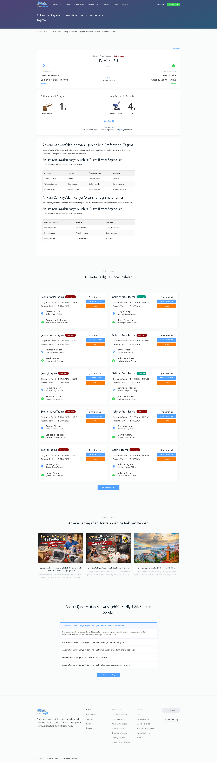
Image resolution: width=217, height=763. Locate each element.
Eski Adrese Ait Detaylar (53, 96)
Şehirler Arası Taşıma (102, 56)
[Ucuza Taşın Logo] (42, 4)
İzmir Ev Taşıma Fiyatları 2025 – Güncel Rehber (156, 568)
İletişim (89, 728)
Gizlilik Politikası (143, 724)
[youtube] (173, 720)
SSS (138, 714)
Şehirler (89, 719)
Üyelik (159, 5)
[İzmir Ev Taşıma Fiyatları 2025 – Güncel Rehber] (156, 548)
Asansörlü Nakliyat (120, 728)
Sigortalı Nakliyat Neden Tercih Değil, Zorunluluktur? (108, 568)
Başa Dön (171, 710)
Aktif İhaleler (55, 31)
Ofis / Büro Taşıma (119, 733)
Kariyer (89, 724)
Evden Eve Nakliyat (119, 714)
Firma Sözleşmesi (144, 733)
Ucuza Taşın (42, 31)
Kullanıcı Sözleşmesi (145, 728)
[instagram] (177, 720)
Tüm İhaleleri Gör (108, 487)
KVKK (139, 737)
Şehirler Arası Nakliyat (121, 742)
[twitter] (169, 720)
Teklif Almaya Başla (108, 675)
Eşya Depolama (118, 719)
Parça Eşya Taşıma (119, 724)
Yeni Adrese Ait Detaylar (122, 96)
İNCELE (95, 306)
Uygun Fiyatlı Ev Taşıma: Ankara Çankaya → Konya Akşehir (89, 31)
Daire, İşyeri (119, 56)
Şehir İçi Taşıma (118, 737)
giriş (121, 129)
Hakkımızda (91, 714)
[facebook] (165, 720)
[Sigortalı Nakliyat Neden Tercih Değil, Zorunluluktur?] (108, 548)
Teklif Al (175, 4)
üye (99, 129)
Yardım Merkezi (143, 719)
